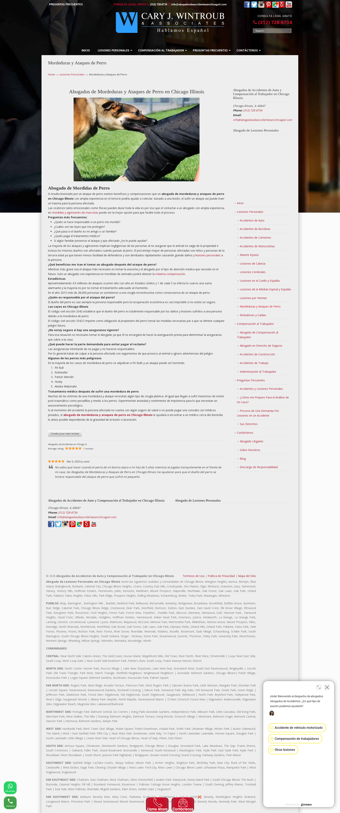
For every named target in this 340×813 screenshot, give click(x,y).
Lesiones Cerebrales (253, 272)
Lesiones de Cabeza (252, 263)
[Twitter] (254, 6)
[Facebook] (247, 6)
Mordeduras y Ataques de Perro (260, 306)
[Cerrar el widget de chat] (327, 687)
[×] (170, 803)
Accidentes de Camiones (255, 237)
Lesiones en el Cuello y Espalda (260, 280)
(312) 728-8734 (158, 4)
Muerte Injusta (249, 255)
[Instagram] (261, 6)
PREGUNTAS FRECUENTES (66, 4)
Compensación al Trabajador (255, 324)
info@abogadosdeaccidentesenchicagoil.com (199, 4)
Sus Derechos (249, 424)
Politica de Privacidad (221, 576)
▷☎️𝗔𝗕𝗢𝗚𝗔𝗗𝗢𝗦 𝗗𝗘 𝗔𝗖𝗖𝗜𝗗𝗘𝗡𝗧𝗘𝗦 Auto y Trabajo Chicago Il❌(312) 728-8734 (170, 22)
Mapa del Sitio (247, 576)
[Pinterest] (268, 6)
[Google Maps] (275, 6)
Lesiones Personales (72, 74)
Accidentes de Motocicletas (257, 246)
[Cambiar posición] (319, 687)
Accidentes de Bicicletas (255, 229)
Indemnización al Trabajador (258, 371)
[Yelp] (282, 6)
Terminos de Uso (194, 576)
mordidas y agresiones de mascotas (75, 212)
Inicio (240, 203)
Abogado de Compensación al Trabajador (257, 335)
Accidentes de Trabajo (254, 363)
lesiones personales (208, 255)
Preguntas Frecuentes (251, 380)
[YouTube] (289, 6)
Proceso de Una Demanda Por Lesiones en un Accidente (258, 413)
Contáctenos (245, 432)
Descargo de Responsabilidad (259, 467)
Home (51, 74)
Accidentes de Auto (252, 220)
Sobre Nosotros (250, 450)
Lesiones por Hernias (253, 298)
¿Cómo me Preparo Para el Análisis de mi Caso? (263, 399)
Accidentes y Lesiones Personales (261, 389)
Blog (243, 458)
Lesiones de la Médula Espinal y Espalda (265, 289)
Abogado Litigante (251, 441)
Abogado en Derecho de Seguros (261, 345)
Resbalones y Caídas (253, 315)
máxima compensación (170, 274)
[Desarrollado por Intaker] (306, 805)
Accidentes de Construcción (257, 354)
